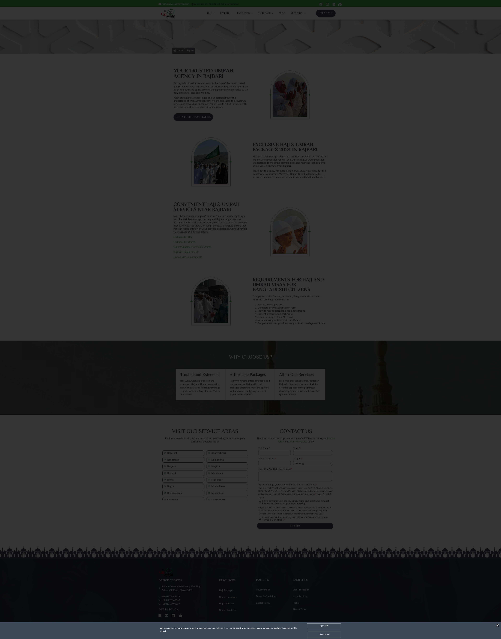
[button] (497, 626)
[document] (250, 319)
